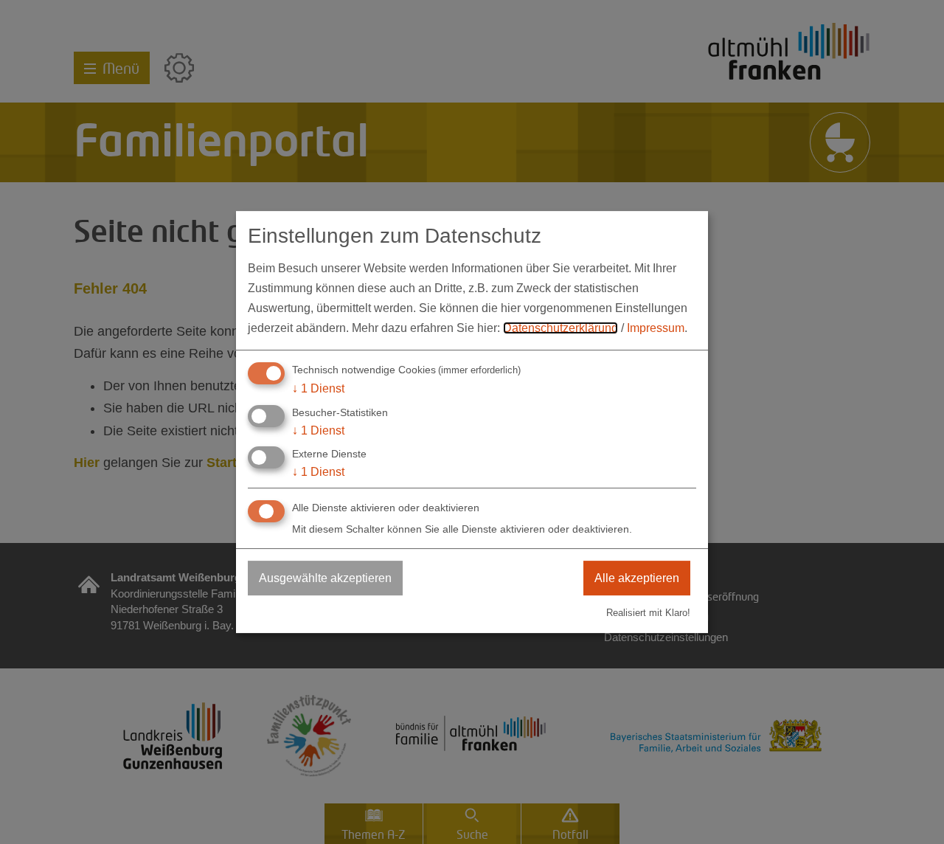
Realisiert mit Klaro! (648, 612)
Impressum (655, 328)
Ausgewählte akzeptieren (325, 578)
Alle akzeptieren (636, 578)
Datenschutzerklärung (560, 328)
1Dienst (318, 388)
